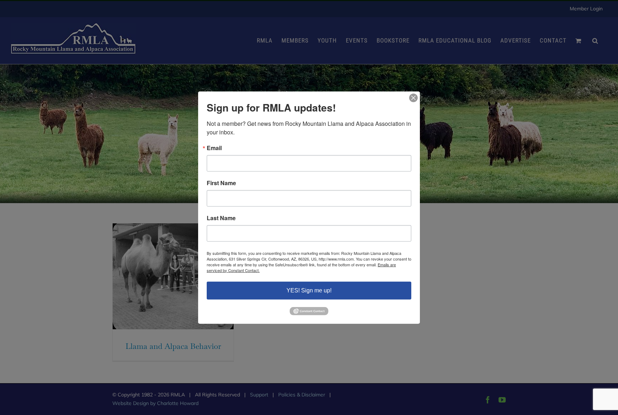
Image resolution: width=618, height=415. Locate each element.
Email (214, 147)
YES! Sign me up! (309, 290)
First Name (221, 183)
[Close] (413, 97)
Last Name (221, 218)
